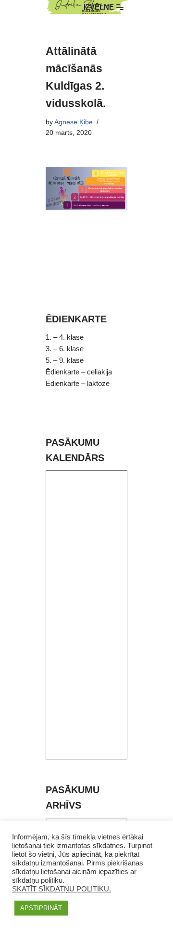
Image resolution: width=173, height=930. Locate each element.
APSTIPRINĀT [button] (41, 908)
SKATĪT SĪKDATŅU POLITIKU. (61, 889)
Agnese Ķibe (73, 122)
